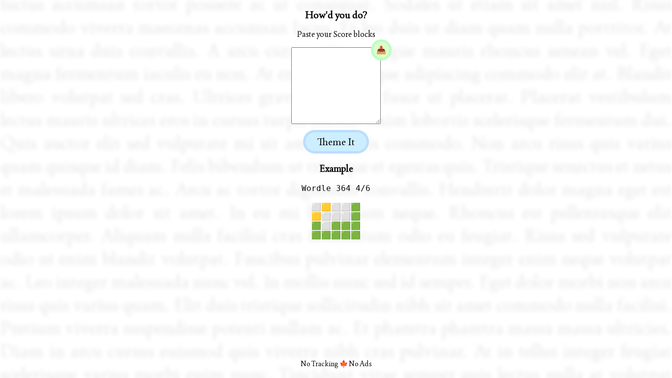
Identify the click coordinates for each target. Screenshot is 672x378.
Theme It (336, 141)
